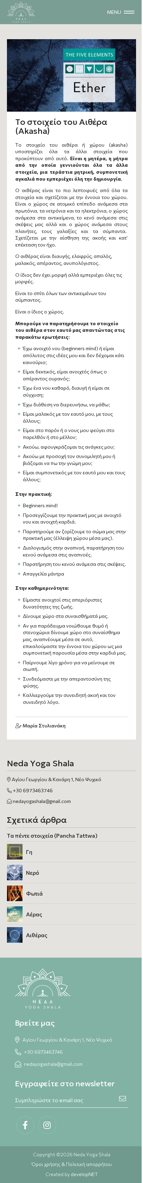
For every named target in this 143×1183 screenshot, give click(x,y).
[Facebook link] (25, 1125)
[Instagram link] (47, 1125)
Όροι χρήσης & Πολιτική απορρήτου (72, 1164)
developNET (84, 1174)
